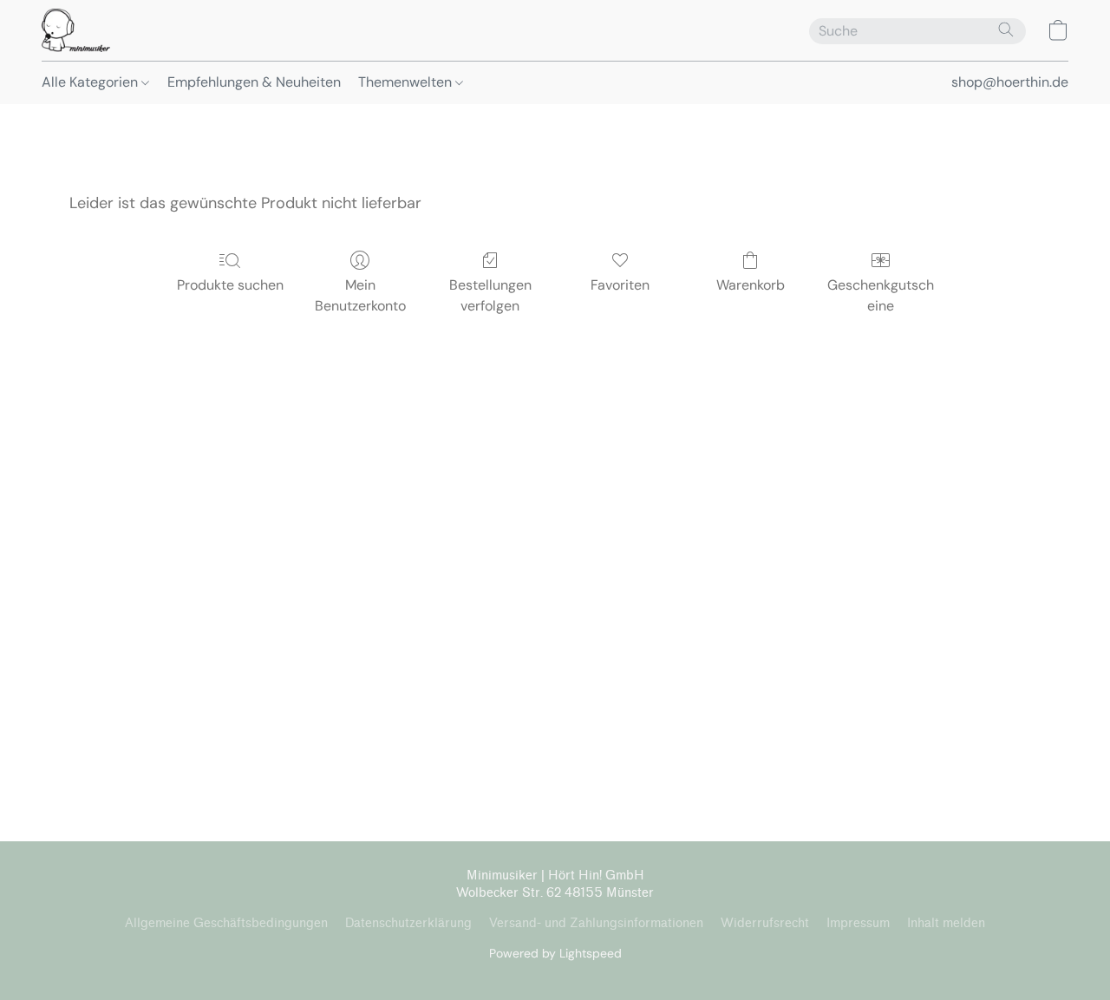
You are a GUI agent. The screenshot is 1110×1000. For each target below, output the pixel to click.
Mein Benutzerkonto (360, 295)
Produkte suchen (230, 285)
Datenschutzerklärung (408, 923)
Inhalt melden (946, 923)
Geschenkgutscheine (880, 295)
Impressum (858, 923)
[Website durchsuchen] (1006, 29)
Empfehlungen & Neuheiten (254, 82)
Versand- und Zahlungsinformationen (596, 923)
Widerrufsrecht (765, 923)
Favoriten (620, 285)
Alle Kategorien (91, 82)
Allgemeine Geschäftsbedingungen (226, 923)
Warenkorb (750, 285)
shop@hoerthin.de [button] (1009, 82)
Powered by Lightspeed (555, 953)
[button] (76, 30)
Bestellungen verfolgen (490, 295)
